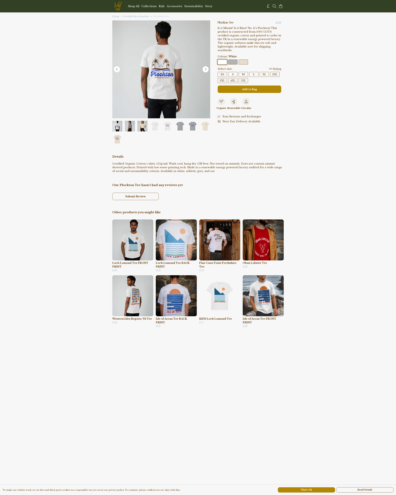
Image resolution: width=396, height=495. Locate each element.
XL (264, 74)
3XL (222, 80)
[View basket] (281, 6)
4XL (232, 80)
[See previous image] (117, 69)
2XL (275, 74)
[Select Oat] (243, 62)
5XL (243, 80)
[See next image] (205, 69)
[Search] (274, 6)
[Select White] (222, 62)
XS (222, 74)
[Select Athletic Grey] (232, 62)
